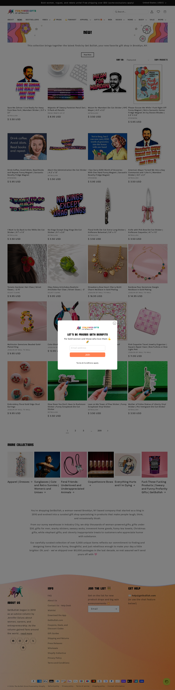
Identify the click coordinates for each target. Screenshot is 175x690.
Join (87, 354)
